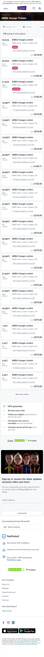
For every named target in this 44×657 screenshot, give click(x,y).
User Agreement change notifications (26, 644)
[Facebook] (3, 622)
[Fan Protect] (11, 536)
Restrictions (11, 560)
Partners (5, 600)
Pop (9, 15)
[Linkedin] (13, 622)
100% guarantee (14, 406)
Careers (5, 596)
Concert (4, 15)
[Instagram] (8, 622)
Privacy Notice (24, 489)
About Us (6, 584)
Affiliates (5, 588)
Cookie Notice (9, 641)
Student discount (9, 592)
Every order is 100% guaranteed (21, 2)
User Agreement (26, 640)
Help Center (7, 611)
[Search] (39, 8)
